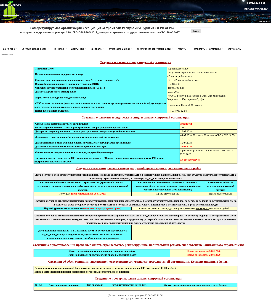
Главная (3, 54)
